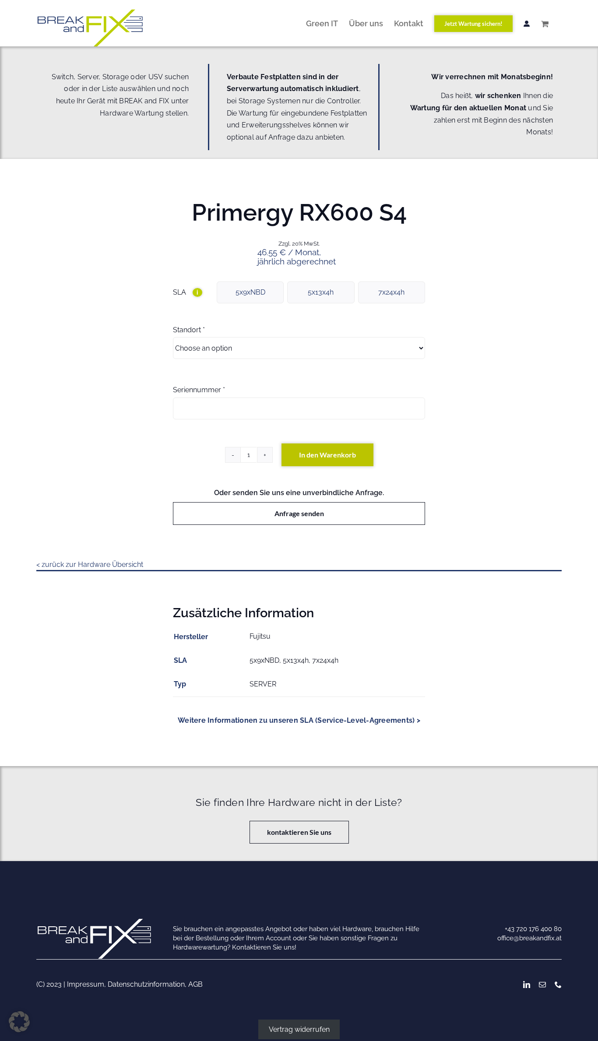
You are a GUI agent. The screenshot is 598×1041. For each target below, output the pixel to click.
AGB (195, 984)
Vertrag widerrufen (299, 1029)
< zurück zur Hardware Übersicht (89, 564)
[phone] (558, 984)
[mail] (542, 984)
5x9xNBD (250, 292)
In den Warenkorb (327, 454)
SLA (185, 292)
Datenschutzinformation (146, 984)
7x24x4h (391, 292)
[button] (19, 1021)
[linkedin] (526, 984)
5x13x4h (321, 292)
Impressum (85, 984)
